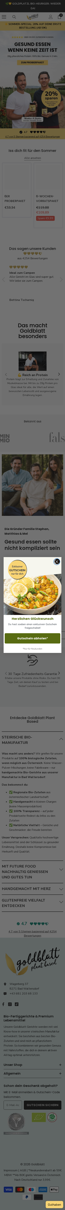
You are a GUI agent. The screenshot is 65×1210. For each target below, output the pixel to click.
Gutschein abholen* (32, 638)
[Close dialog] (57, 562)
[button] (32, 586)
